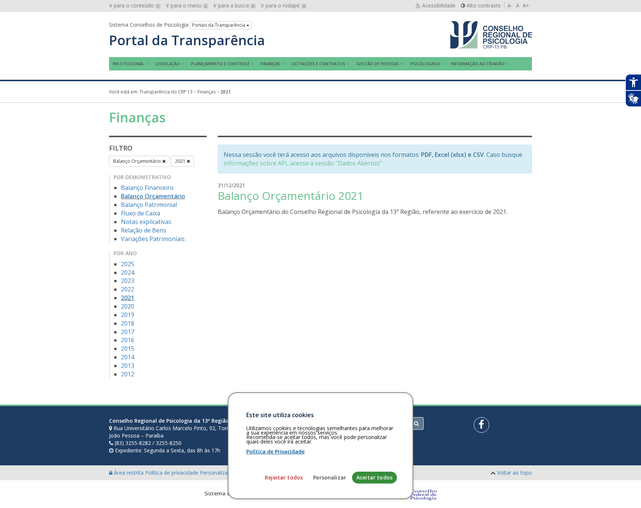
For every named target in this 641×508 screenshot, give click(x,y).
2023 (127, 281)
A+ (526, 5)
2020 (127, 306)
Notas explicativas (146, 222)
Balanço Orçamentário (137, 161)
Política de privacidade (172, 472)
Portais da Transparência (219, 25)
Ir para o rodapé (283, 5)
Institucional (128, 63)
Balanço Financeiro (147, 188)
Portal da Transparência (187, 40)
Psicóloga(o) (425, 63)
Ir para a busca (233, 5)
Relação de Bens (143, 230)
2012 (127, 374)
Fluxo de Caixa (140, 213)
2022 (127, 289)
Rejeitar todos (284, 477)
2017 (127, 332)
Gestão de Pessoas (377, 63)
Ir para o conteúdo (134, 5)
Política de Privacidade (275, 451)
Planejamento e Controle (220, 63)
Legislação (167, 63)
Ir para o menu (186, 5)
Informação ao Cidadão (477, 63)
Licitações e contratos (318, 63)
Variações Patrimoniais (153, 239)
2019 (127, 315)
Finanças (270, 63)
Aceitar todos (374, 477)
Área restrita (128, 472)
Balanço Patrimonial (149, 205)
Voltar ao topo (514, 472)
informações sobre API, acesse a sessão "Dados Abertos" (303, 163)
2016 (127, 340)
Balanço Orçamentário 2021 (291, 195)
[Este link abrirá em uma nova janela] (481, 425)
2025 (127, 264)
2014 (127, 357)
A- (510, 5)
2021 (181, 161)
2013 (127, 366)
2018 (127, 323)
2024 (127, 272)
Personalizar (329, 477)
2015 (127, 348)
